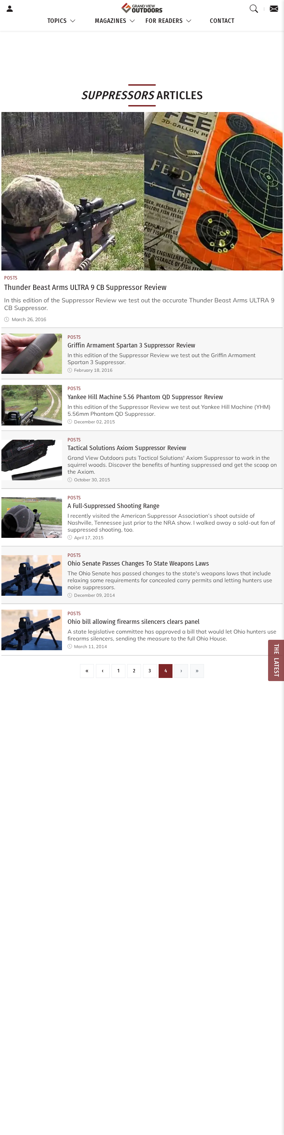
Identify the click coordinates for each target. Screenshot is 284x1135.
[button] (62, 21)
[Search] (254, 9)
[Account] (10, 9)
